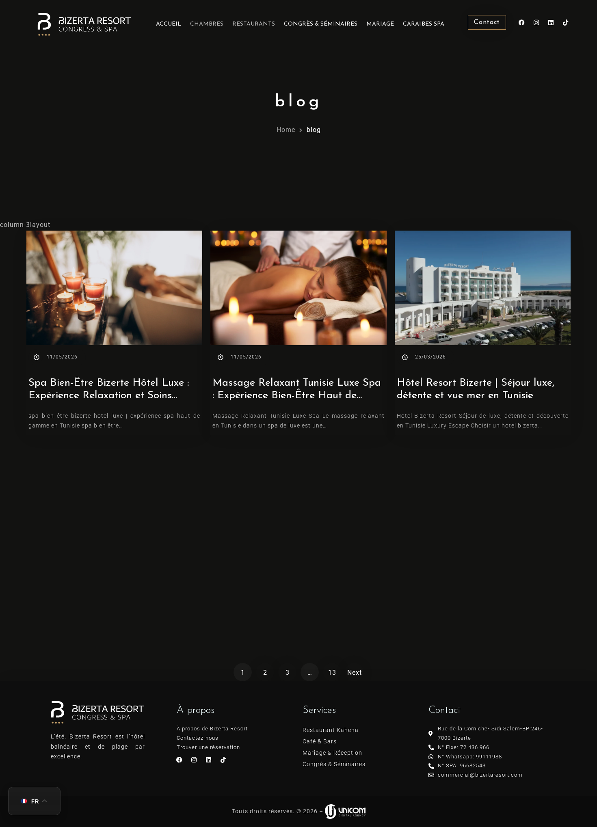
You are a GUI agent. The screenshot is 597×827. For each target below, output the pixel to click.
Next (354, 672)
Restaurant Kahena (331, 730)
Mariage (380, 24)
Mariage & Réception (332, 752)
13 (332, 672)
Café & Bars (320, 741)
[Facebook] (522, 22)
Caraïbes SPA (423, 24)
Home (286, 130)
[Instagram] (536, 22)
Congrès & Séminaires (320, 24)
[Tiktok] (566, 22)
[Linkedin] (551, 22)
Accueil (168, 24)
